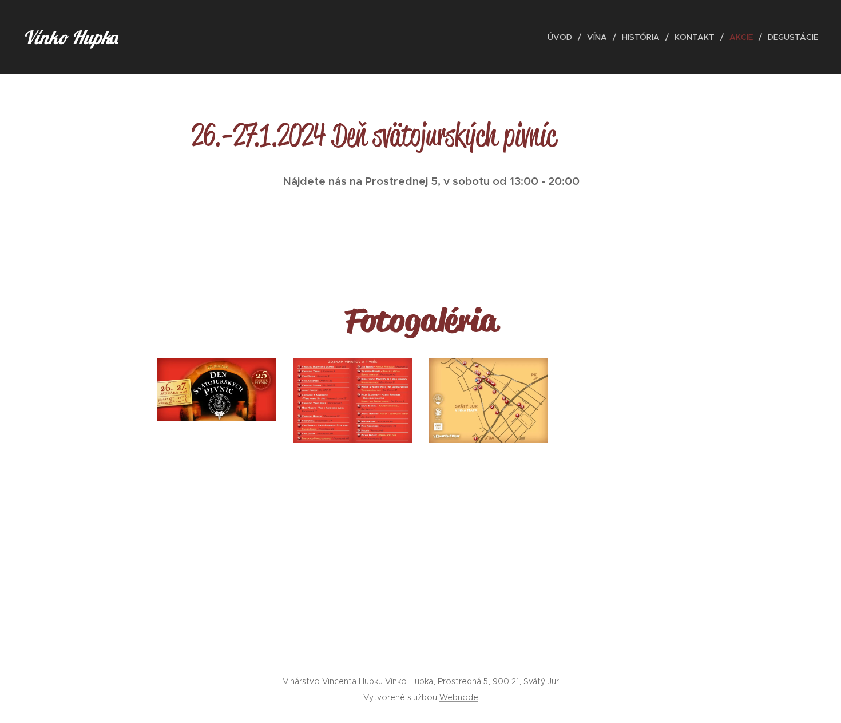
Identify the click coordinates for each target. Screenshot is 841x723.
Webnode (458, 697)
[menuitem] (563, 37)
